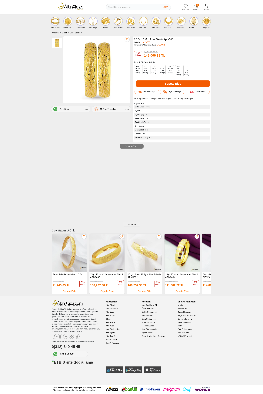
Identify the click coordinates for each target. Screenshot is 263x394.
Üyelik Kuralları (148, 308)
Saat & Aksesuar (112, 343)
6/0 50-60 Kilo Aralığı (145, 70)
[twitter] (65, 336)
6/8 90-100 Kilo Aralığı (178, 71)
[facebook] (54, 336)
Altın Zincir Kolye (113, 329)
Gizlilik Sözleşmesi (149, 312)
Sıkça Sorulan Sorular (187, 315)
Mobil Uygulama (148, 322)
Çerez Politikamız (185, 319)
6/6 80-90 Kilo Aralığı (170, 70)
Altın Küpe (110, 326)
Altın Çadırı (110, 312)
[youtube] (77, 336)
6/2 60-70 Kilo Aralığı (154, 70)
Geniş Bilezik (75, 33)
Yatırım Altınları (112, 308)
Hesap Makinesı (184, 322)
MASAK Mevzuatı (185, 336)
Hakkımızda (183, 308)
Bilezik (64, 33)
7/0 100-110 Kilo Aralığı (186, 71)
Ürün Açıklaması (141, 99)
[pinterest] (71, 336)
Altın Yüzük (110, 322)
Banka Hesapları (184, 312)
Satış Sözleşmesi (149, 319)
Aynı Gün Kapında (149, 329)
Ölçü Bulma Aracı (185, 329)
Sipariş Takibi (147, 333)
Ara (165, 7)
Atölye (180, 326)
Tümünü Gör (131, 224)
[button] (207, 262)
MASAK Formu (184, 333)
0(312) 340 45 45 (66, 347)
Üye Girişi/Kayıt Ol (149, 305)
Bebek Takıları (112, 339)
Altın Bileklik (110, 305)
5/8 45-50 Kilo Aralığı (137, 70)
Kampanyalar (147, 315)
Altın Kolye (110, 315)
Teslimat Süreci (148, 326)
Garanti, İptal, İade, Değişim (153, 336)
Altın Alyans (110, 333)
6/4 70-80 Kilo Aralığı (162, 70)
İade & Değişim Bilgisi (183, 99)
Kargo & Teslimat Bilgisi (161, 99)
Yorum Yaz (131, 146)
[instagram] (60, 336)
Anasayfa (55, 33)
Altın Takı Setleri (112, 336)
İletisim (180, 305)
